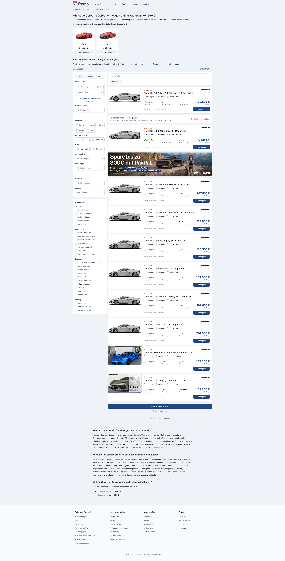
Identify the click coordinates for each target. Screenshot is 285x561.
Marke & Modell (81, 81)
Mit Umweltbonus (84, 307)
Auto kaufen (149, 512)
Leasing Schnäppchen (118, 539)
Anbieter (78, 188)
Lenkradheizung (84, 266)
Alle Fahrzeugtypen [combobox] (85, 168)
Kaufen (124, 4)
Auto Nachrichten (150, 532)
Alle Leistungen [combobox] (83, 158)
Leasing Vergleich (117, 512)
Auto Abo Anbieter (81, 528)
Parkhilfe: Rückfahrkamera (88, 240)
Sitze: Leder (82, 277)
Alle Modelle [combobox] (83, 92)
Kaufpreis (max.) (81, 106)
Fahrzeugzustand (81, 135)
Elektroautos (148, 524)
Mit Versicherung (84, 310)
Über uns (182, 516)
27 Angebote (84, 52)
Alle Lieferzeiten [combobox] (83, 183)
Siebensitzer (82, 224)
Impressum (183, 528)
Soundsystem (83, 291)
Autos (135, 4)
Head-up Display (84, 233)
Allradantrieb (83, 210)
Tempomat (82, 250)
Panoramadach (83, 270)
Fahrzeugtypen (80, 532)
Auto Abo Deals (80, 539)
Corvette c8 (103, 495)
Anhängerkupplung (85, 213)
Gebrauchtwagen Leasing (119, 528)
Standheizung (83, 295)
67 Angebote (107, 52)
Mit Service (82, 303)
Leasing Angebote (116, 516)
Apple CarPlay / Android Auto (89, 262)
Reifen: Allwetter (84, 217)
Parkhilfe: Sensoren (85, 243)
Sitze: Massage (84, 284)
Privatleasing (114, 532)
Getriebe (78, 145)
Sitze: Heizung (83, 273)
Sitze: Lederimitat (84, 280)
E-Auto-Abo (79, 524)
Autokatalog (148, 528)
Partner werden (184, 520)
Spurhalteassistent (85, 247)
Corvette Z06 (103, 491)
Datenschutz (183, 524)
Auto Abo (99, 4)
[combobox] (86, 87)
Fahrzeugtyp (80, 164)
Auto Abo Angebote (82, 516)
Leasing (112, 4)
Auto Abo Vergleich (83, 512)
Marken (77, 520)
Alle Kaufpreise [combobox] (83, 110)
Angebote (148, 516)
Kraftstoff (78, 121)
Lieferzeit (78, 179)
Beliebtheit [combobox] (204, 69)
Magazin (145, 4)
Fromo (181, 512)
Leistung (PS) (80, 154)
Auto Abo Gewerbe (82, 543)
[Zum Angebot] (160, 100)
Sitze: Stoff (82, 287)
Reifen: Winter (83, 221)
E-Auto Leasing (115, 524)
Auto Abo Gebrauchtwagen (85, 535)
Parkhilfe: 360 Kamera (86, 236)
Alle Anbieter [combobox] (82, 193)
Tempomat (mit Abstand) (87, 254)
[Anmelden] (210, 3)
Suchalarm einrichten (200, 119)
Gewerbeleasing (115, 535)
